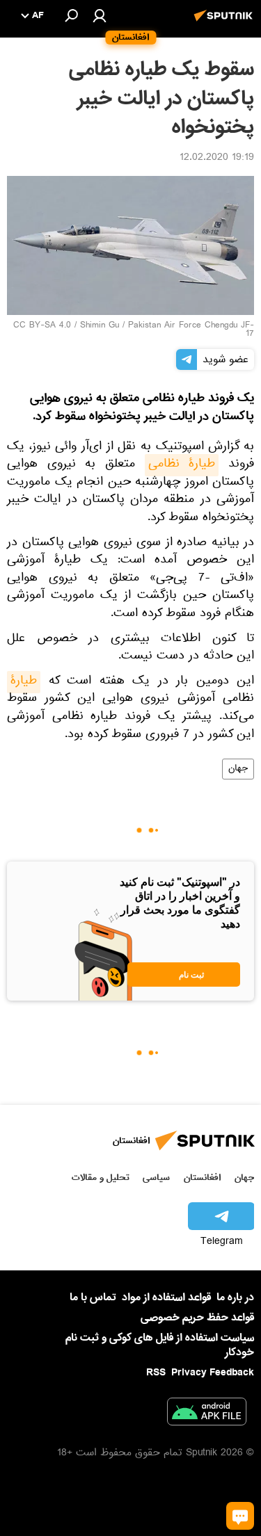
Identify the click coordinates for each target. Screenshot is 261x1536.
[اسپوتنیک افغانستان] (225, 23)
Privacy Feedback (212, 1373)
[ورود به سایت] (99, 15)
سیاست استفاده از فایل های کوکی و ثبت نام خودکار (159, 1345)
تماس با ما (93, 1297)
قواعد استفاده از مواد (166, 1297)
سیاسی (156, 1178)
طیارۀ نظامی (182, 465)
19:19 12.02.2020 (217, 158)
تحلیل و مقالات (100, 1178)
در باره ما (235, 1297)
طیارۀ (23, 682)
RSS (156, 1372)
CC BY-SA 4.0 (42, 326)
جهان (238, 769)
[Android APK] (206, 1414)
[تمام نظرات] (240, 1516)
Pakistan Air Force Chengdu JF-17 (191, 330)
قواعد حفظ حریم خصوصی (197, 1317)
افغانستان (202, 1178)
